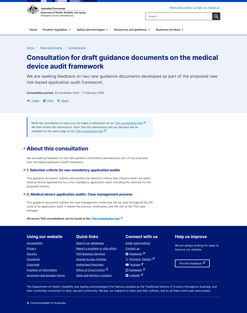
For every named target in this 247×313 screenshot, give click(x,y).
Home (33, 29)
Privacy (31, 248)
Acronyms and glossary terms (46, 275)
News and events (181, 7)
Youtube (135, 264)
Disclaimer (33, 259)
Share (65, 100)
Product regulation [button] (55, 29)
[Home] (56, 11)
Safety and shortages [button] (91, 29)
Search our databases (90, 243)
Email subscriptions (138, 243)
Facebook (136, 254)
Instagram (136, 270)
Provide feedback (191, 264)
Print (50, 100)
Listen (35, 100)
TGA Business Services (90, 254)
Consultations (77, 47)
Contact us (200, 7)
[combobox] (182, 16)
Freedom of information (42, 270)
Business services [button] (168, 29)
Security (32, 254)
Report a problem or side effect (96, 248)
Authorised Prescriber (90, 264)
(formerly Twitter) (141, 259)
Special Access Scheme (91, 259)
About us (214, 7)
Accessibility (35, 243)
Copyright (33, 264)
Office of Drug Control (91, 270)
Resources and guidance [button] (130, 29)
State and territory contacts (94, 275)
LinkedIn (135, 275)
